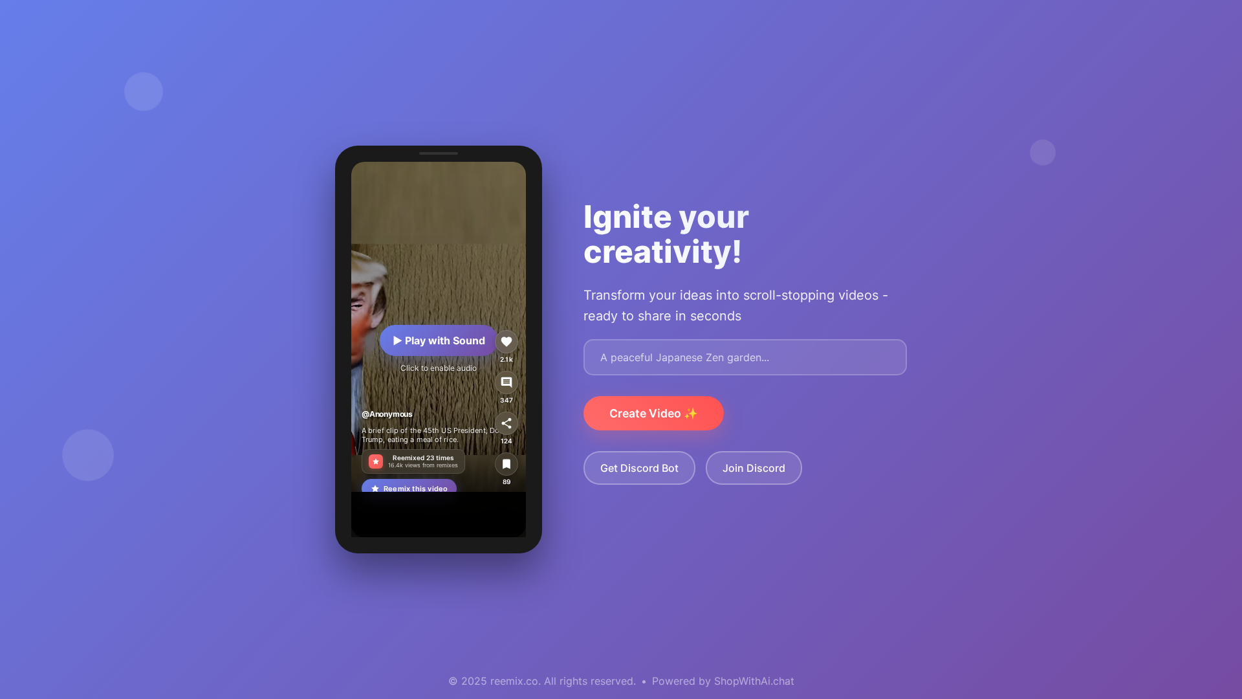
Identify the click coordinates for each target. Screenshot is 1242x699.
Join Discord (754, 467)
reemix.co (514, 680)
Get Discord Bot (639, 467)
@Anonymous (387, 414)
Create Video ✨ (653, 413)
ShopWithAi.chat (754, 680)
